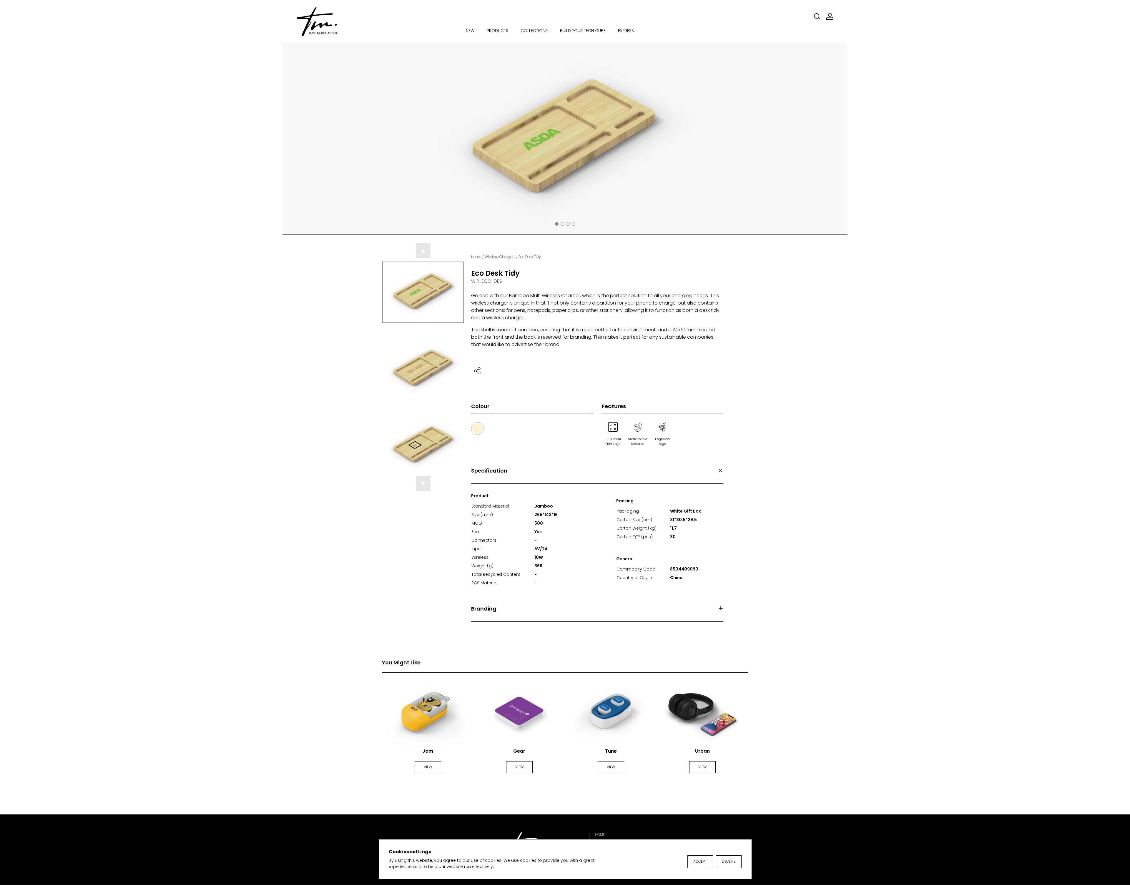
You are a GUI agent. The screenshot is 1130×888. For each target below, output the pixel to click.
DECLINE (728, 861)
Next (840, 138)
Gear (519, 751)
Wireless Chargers (500, 256)
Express (626, 31)
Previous (289, 138)
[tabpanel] (565, 139)
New (470, 31)
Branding (483, 608)
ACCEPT (700, 861)
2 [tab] (562, 224)
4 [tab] (573, 224)
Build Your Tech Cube (583, 31)
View (428, 766)
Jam (427, 751)
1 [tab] (557, 224)
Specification (489, 470)
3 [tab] (568, 224)
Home (476, 256)
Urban (702, 751)
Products (497, 31)
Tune (611, 751)
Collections (534, 31)
